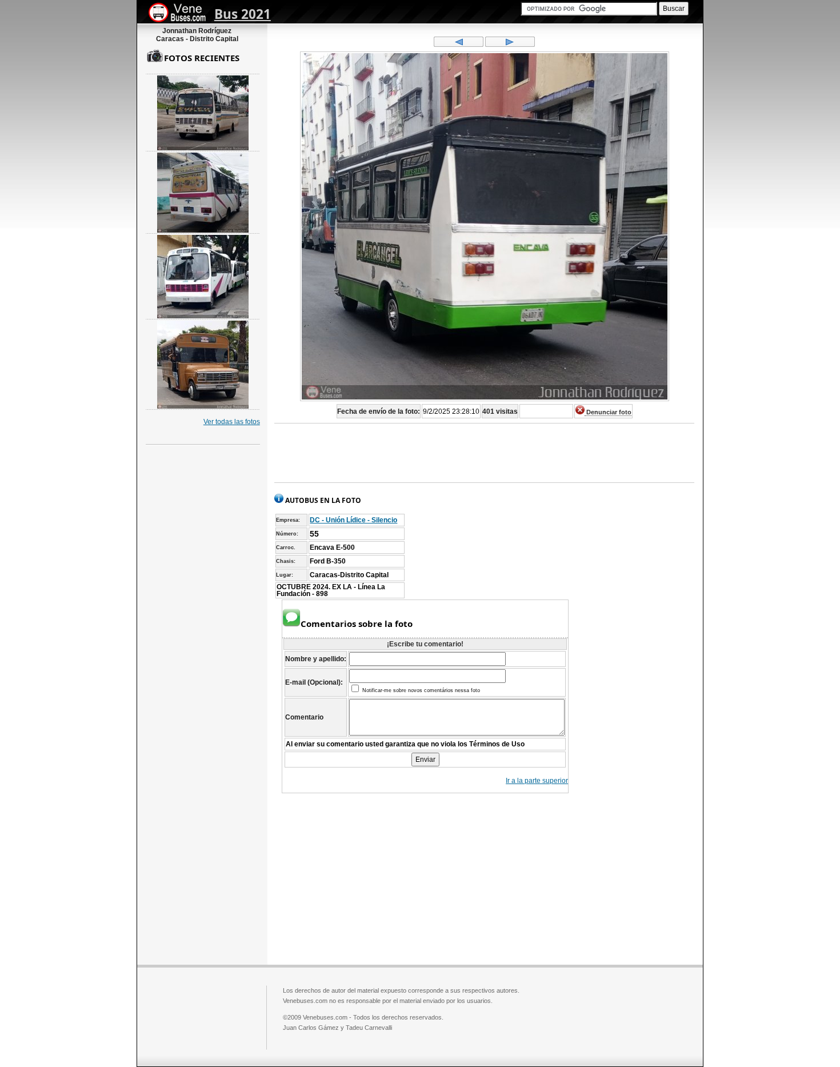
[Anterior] (458, 45)
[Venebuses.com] (181, 13)
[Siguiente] (510, 45)
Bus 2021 (242, 14)
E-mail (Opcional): (314, 682)
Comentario (304, 717)
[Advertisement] (485, 453)
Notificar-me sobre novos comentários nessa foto (420, 690)
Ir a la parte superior (537, 781)
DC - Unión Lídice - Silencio (353, 520)
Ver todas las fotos (231, 422)
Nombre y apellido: (315, 659)
